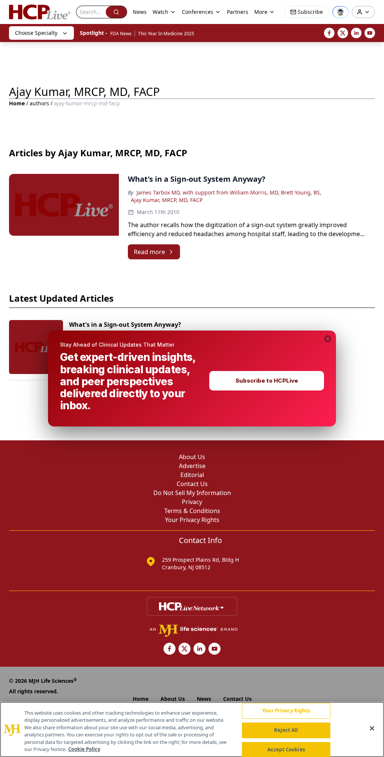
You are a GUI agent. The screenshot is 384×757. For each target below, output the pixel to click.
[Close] (372, 728)
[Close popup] (328, 339)
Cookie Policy (84, 749)
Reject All (286, 730)
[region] (192, 729)
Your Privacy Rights (286, 711)
